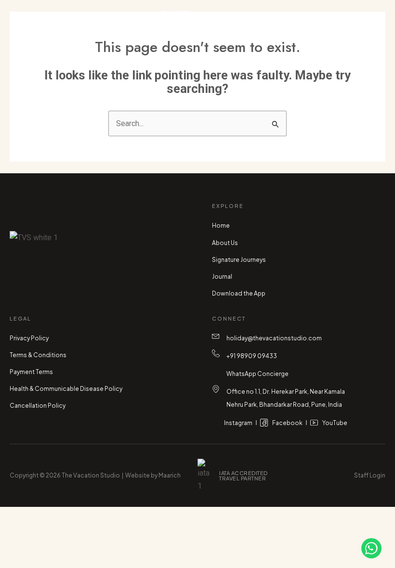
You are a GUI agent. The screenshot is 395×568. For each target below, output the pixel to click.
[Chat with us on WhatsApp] (371, 548)
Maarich (169, 475)
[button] (58, 24)
